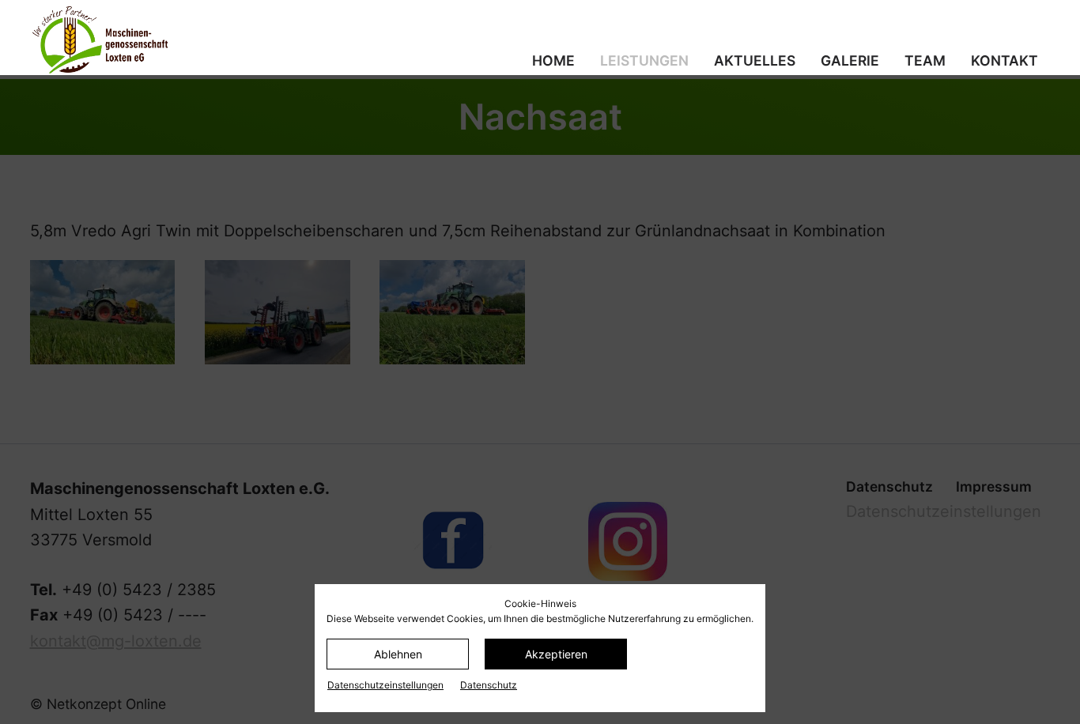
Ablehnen (398, 654)
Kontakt (1004, 60)
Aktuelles (754, 60)
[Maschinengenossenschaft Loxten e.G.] (188, 39)
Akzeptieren (556, 654)
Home (553, 60)
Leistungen (644, 60)
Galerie (850, 60)
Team (925, 60)
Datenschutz (488, 685)
